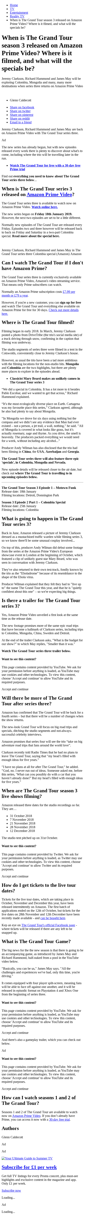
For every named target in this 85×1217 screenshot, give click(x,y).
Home (14, 5)
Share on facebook (22, 107)
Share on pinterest (21, 115)
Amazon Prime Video (49, 194)
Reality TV (17, 16)
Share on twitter (20, 111)
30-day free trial (59, 1119)
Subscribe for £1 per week (29, 1167)
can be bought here (52, 918)
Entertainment (19, 12)
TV (12, 9)
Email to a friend (21, 122)
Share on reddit (20, 118)
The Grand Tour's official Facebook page (48, 925)
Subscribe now (11, 1190)
